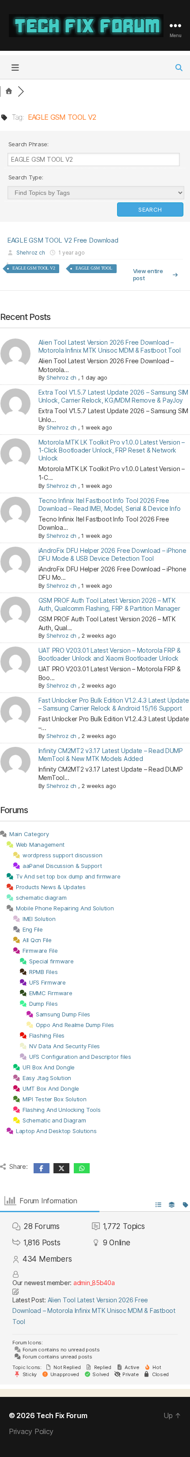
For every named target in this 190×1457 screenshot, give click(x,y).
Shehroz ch (30, 252)
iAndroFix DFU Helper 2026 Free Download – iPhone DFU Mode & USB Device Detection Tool (112, 554)
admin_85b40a (94, 1282)
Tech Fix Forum (61, 1415)
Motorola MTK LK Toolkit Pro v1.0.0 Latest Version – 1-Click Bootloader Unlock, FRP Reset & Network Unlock (111, 450)
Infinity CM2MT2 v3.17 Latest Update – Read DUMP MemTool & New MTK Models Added (110, 754)
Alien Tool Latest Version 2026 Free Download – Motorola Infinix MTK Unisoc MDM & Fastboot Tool (109, 346)
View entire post (148, 274)
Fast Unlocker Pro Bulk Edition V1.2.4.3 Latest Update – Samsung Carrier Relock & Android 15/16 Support (113, 704)
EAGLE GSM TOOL (94, 268)
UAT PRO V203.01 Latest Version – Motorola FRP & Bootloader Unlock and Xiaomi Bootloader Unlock (109, 654)
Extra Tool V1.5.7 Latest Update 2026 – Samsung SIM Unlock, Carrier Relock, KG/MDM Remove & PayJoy (113, 396)
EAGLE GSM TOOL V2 (33, 268)
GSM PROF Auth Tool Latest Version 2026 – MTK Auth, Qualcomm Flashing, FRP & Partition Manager (109, 604)
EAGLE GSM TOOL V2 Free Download (62, 240)
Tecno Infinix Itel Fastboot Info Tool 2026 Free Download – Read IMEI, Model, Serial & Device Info (109, 504)
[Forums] (9, 91)
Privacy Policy (31, 1431)
